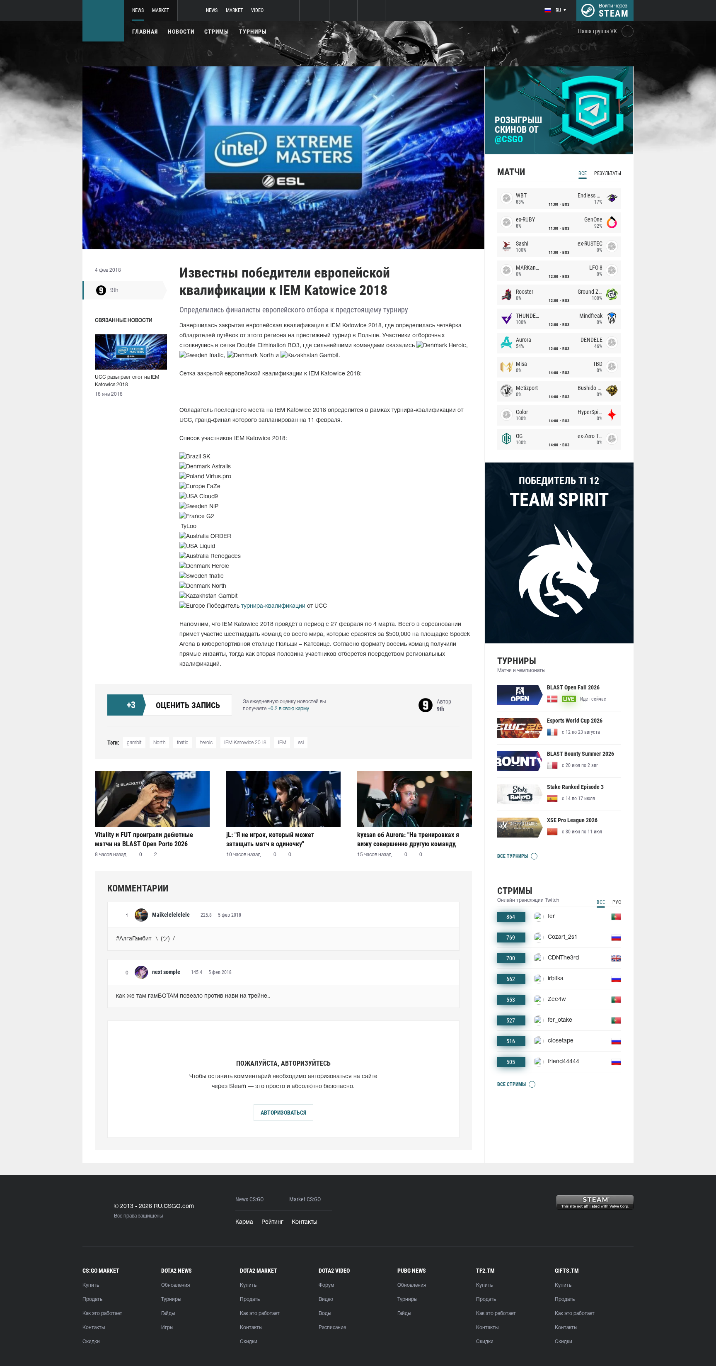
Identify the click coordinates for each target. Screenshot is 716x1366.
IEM (282, 742)
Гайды (168, 1313)
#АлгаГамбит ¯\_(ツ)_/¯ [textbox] (147, 939)
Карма (244, 1222)
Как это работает (102, 1313)
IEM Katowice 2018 (245, 742)
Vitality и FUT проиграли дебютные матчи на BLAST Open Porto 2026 (144, 839)
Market (160, 10)
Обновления (175, 1285)
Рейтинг (272, 1222)
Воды (325, 1313)
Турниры (253, 31)
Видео (326, 1299)
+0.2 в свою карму (288, 708)
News (138, 10)
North (159, 742)
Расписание (332, 1327)
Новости (181, 31)
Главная (145, 31)
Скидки (91, 1341)
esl (301, 742)
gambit (134, 742)
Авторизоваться (283, 1112)
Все (582, 173)
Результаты (607, 173)
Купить (90, 1285)
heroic (206, 742)
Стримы (216, 31)
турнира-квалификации (273, 606)
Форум (326, 1285)
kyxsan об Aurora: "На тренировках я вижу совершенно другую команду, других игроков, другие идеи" (408, 839)
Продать (92, 1299)
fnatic (182, 742)
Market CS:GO (305, 1199)
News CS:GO (249, 1199)
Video (257, 10)
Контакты (304, 1222)
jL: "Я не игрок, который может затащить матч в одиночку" (270, 839)
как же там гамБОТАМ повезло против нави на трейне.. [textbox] (193, 996)
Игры (167, 1327)
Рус (616, 902)
